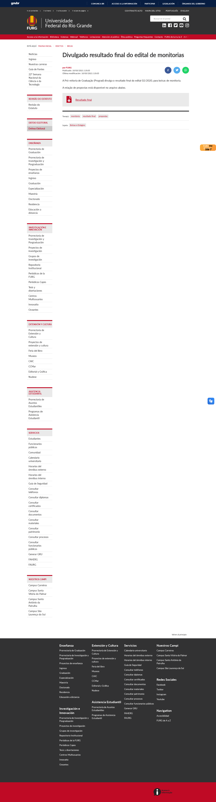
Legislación (168, 4)
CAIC (31, 361)
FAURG (32, 564)
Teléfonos (83, 37)
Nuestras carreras (38, 64)
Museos (33, 356)
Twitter (160, 689)
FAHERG (33, 559)
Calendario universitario (35, 459)
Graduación (34, 183)
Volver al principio (179, 634)
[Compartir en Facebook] (168, 70)
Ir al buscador (63, 11)
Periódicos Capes (37, 282)
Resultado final (83, 99)
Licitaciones (95, 37)
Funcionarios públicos (35, 445)
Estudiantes (34, 438)
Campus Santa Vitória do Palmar (37, 592)
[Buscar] (183, 18)
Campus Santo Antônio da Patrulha (36, 602)
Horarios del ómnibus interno (37, 476)
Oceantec (33, 309)
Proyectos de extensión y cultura (38, 344)
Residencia (34, 204)
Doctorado (34, 199)
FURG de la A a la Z (173, 37)
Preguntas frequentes (143, 37)
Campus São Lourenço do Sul (37, 613)
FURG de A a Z (164, 720)
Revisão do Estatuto (34, 106)
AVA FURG (188, 37)
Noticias (33, 54)
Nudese (32, 376)
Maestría (33, 193)
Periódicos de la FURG (37, 275)
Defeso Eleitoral (37, 128)
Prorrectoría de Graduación (36, 150)
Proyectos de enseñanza (35, 171)
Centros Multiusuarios (36, 297)
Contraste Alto (134, 10)
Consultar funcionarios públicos (35, 545)
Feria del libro (35, 350)
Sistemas (64, 37)
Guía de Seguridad (38, 483)
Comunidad (34, 452)
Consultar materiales (34, 521)
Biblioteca (54, 37)
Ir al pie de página (80, 11)
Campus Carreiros (38, 585)
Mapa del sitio (153, 10)
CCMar (32, 366)
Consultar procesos (38, 537)
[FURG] (34, 17)
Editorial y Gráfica (38, 371)
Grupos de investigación (35, 258)
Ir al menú (49, 11)
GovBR (15, 3)
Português (172, 10)
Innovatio (33, 304)
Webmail (74, 37)
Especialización (36, 188)
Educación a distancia (35, 211)
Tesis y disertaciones (35, 289)
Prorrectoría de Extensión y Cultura (36, 333)
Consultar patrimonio (34, 530)
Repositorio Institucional (35, 266)
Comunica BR (97, 4)
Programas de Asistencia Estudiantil (36, 415)
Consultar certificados (35, 504)
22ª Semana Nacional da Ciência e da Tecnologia (35, 79)
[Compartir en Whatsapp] (185, 70)
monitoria (75, 116)
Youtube (161, 699)
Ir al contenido (34, 11)
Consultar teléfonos (33, 490)
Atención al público (110, 37)
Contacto (159, 37)
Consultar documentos (35, 513)
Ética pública (126, 37)
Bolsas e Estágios (77, 125)
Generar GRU (35, 554)
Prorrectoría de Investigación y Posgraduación (36, 161)
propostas (103, 116)
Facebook (161, 684)
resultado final (89, 116)
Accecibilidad (163, 715)
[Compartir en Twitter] (176, 70)
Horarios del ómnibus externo (37, 468)
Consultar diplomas (38, 497)
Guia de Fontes (36, 69)
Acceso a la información (124, 4)
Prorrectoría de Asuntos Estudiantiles (36, 403)
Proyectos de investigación (35, 249)
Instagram (161, 694)
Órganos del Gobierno (193, 4)
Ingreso (32, 59)
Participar (150, 4)
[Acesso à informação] (163, 792)
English (185, 10)
